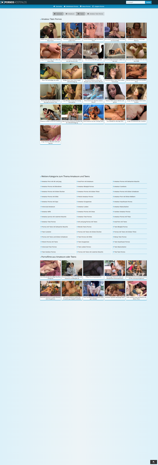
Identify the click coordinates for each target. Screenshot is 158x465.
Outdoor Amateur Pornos (122, 212)
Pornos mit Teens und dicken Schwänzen (55, 237)
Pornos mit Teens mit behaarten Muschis (55, 227)
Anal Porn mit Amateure (85, 181)
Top (154, 462)
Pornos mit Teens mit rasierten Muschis (90, 252)
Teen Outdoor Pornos (49, 252)
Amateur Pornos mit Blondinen (52, 186)
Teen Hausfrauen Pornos (122, 242)
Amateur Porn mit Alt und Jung (51, 181)
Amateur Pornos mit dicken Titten (88, 191)
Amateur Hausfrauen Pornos (123, 202)
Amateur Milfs (46, 212)
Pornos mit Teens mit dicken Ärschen (89, 232)
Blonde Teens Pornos (84, 227)
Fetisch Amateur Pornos (85, 196)
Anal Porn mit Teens (120, 222)
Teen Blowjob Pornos (121, 227)
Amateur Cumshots (120, 186)
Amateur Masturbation (121, 207)
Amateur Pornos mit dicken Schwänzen (126, 191)
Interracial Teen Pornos (49, 247)
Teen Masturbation (120, 247)
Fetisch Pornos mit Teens (50, 242)
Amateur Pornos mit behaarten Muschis (126, 181)
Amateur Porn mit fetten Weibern (124, 196)
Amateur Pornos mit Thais (122, 217)
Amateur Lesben (83, 207)
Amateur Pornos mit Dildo (50, 196)
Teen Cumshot (46, 232)
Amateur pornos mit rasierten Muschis (54, 217)
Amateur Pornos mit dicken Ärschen (53, 191)
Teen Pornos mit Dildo (85, 237)
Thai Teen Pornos (119, 252)
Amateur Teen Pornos (85, 217)
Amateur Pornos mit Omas (86, 212)
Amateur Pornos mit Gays (50, 202)
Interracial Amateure (48, 207)
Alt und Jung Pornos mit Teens (87, 222)
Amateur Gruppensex (85, 202)
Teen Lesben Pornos (84, 247)
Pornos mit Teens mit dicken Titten (125, 232)
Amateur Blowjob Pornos (86, 186)
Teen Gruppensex (83, 242)
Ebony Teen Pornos (120, 237)
